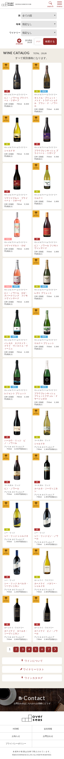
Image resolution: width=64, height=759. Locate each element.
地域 (18, 24)
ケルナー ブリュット (44, 343)
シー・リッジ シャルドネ (16, 536)
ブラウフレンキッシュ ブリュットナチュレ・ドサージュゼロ (46, 396)
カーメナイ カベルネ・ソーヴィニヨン (16, 632)
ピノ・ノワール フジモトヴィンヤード (46, 247)
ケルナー (38, 198)
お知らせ (16, 736)
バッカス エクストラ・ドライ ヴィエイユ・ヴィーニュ (16, 346)
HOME (16, 729)
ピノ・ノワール (11, 488)
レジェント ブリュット (15, 393)
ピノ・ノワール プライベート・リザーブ (16, 99)
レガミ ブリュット (43, 293)
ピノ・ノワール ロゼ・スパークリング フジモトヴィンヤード (16, 296)
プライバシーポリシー (16, 743)
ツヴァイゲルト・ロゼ (15, 245)
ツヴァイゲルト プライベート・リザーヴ (16, 199)
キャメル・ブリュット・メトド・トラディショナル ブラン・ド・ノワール (46, 102)
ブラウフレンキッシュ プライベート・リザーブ (46, 152)
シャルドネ (9, 150)
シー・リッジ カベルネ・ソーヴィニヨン (16, 584)
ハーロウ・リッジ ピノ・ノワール (15, 442)
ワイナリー (15, 33)
